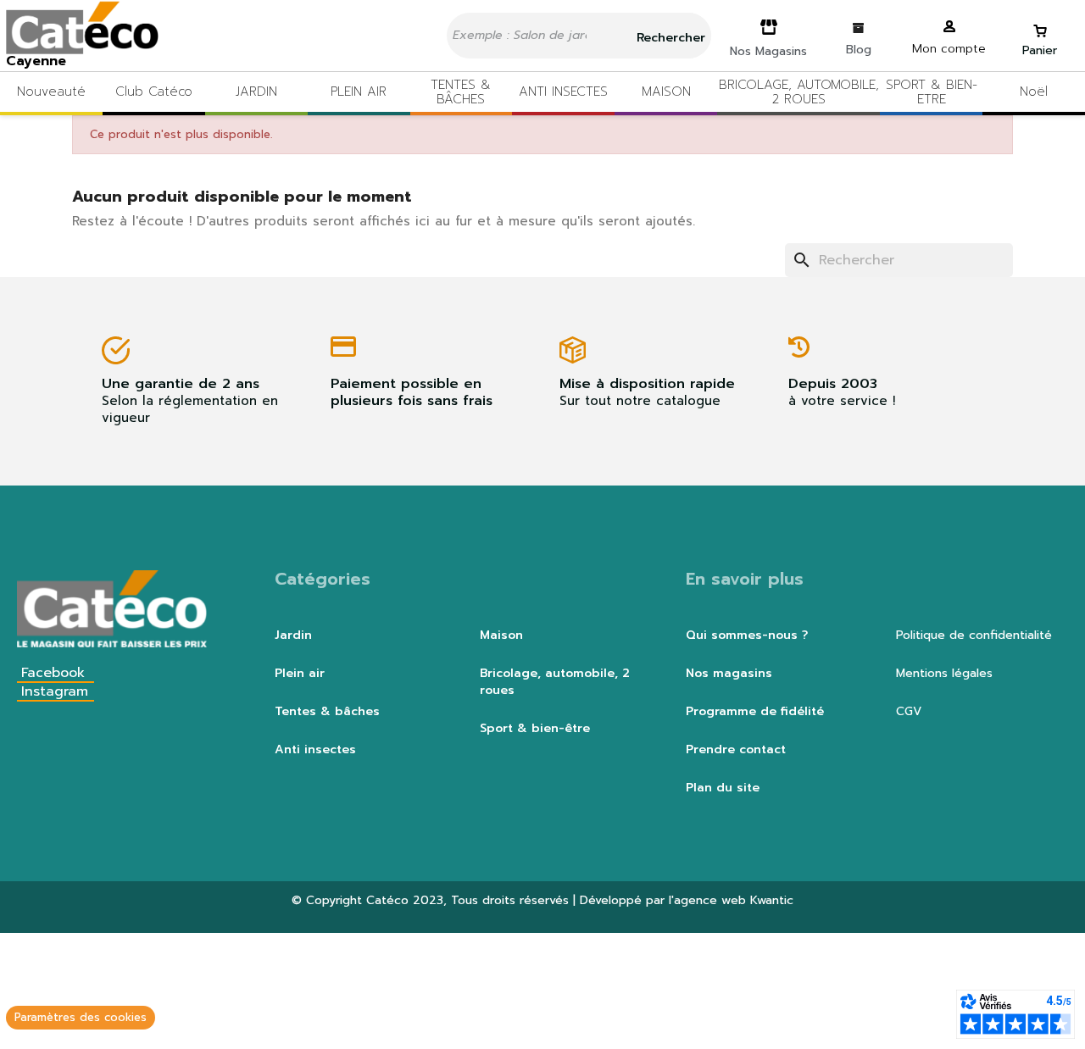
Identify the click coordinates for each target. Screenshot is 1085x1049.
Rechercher (668, 38)
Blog (858, 49)
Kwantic (771, 900)
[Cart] (1040, 23)
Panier (1039, 50)
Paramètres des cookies (80, 1017)
